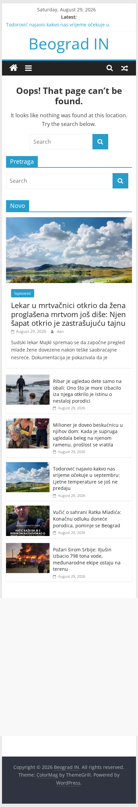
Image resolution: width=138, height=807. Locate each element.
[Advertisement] (69, 667)
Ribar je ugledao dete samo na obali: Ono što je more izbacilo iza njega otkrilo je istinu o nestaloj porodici (87, 391)
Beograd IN (69, 43)
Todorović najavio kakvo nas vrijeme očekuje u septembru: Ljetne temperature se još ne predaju (86, 478)
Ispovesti (22, 293)
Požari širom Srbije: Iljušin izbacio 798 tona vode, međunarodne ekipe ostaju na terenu (87, 559)
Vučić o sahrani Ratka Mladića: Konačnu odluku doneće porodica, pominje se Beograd (87, 518)
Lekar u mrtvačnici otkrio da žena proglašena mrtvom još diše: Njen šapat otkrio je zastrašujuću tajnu (68, 314)
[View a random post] (124, 68)
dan (60, 331)
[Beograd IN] (13, 68)
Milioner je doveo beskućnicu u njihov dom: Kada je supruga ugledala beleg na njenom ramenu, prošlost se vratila (88, 435)
